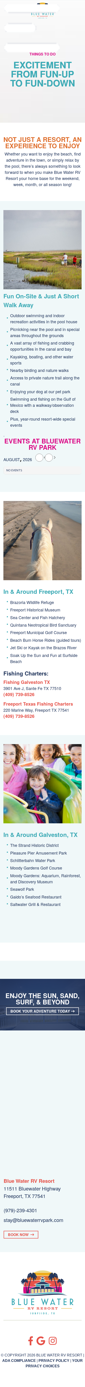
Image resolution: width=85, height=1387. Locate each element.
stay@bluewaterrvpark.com (33, 1219)
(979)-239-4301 (20, 1210)
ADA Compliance (19, 1361)
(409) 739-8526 (18, 694)
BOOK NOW (19, 1234)
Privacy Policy (54, 1361)
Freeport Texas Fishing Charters (38, 703)
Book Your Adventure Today (40, 1011)
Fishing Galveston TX (26, 682)
